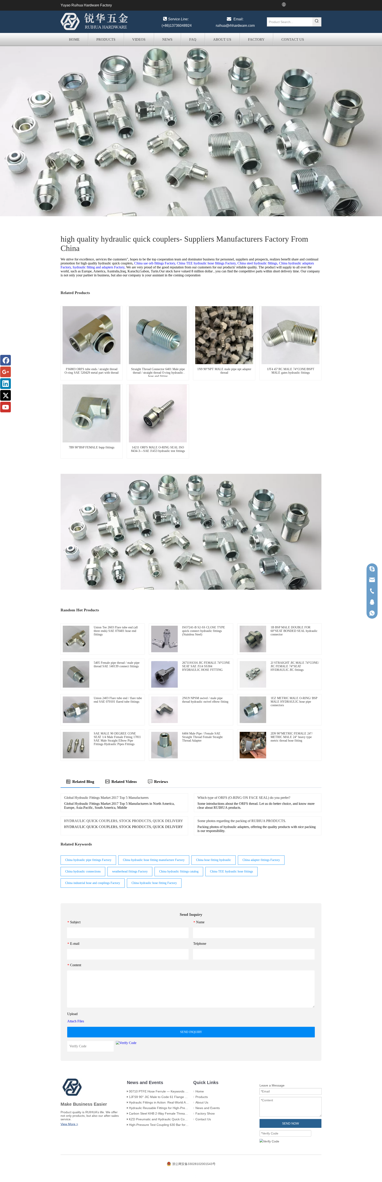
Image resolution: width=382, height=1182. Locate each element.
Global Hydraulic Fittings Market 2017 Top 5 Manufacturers (106, 797)
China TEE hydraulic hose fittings (231, 871)
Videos (138, 39)
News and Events (207, 1108)
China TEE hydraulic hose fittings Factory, (207, 263)
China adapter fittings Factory (261, 860)
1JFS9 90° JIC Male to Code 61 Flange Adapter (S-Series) (170, 1097)
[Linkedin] (5, 383)
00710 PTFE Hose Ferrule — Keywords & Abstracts (165, 1091)
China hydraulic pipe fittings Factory (88, 860)
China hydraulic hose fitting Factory (154, 883)
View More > (69, 1124)
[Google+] (5, 372)
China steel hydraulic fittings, (257, 263)
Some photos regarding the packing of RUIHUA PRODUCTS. (241, 821)
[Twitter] (5, 395)
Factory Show (205, 1113)
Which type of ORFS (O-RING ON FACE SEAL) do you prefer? (243, 797)
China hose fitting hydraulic (213, 860)
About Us (222, 39)
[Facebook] (5, 360)
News (167, 39)
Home (74, 39)
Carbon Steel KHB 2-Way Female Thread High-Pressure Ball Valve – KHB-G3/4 (184, 1113)
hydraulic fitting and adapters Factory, (99, 267)
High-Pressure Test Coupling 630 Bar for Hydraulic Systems (170, 1125)
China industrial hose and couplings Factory (92, 883)
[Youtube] (5, 407)
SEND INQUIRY (191, 1032)
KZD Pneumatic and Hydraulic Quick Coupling (161, 1119)
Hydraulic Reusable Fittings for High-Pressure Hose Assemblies (173, 1108)
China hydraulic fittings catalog (179, 871)
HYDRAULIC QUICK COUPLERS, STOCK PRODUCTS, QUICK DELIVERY (123, 821)
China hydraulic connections (83, 871)
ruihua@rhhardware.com (235, 25)
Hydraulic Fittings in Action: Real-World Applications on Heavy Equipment (180, 1102)
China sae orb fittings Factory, (155, 263)
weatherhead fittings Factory (130, 871)
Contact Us (292, 39)
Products (105, 39)
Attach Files (75, 1021)
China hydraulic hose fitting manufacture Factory (154, 860)
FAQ (192, 39)
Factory (256, 39)
